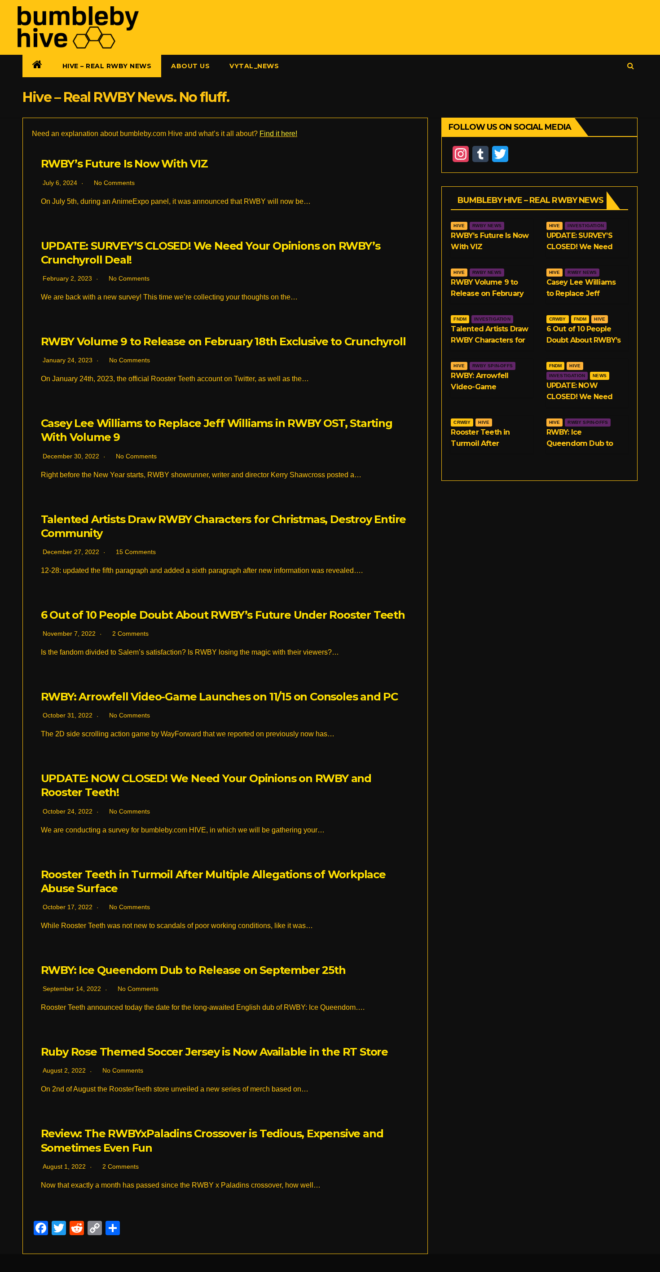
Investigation (586, 225)
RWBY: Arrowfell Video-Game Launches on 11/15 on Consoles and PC (219, 696)
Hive (459, 225)
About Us (190, 66)
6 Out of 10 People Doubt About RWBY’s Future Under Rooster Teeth (223, 614)
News (600, 375)
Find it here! (278, 133)
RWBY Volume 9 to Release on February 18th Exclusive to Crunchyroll (223, 341)
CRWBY (557, 319)
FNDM (459, 319)
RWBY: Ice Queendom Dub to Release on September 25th (193, 970)
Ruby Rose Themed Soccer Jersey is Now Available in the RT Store (214, 1051)
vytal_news (254, 66)
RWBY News (487, 225)
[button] (630, 66)
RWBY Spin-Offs (492, 365)
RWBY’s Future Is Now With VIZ (124, 163)
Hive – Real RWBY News (107, 66)
